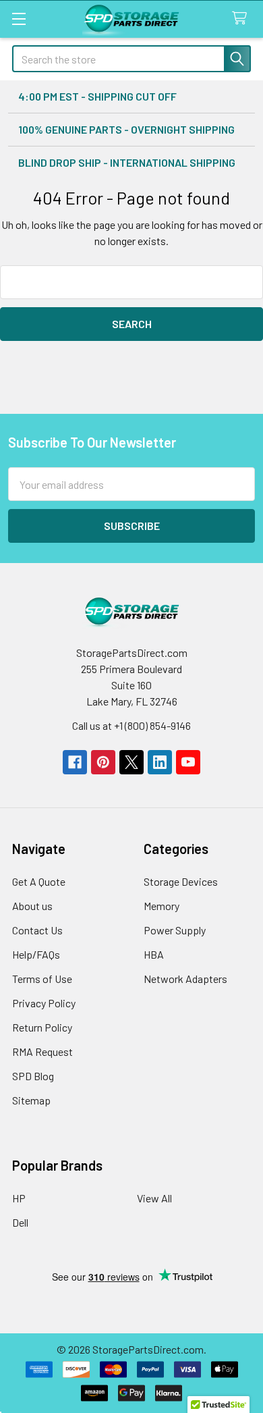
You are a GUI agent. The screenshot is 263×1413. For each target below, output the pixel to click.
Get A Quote (38, 881)
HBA (154, 954)
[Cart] (242, 18)
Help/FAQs (36, 954)
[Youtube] (188, 762)
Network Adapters (185, 978)
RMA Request (42, 1051)
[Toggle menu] (18, 18)
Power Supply (175, 930)
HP (19, 1198)
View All (154, 1198)
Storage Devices (181, 881)
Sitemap (31, 1100)
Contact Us (37, 930)
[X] (131, 762)
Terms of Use (42, 978)
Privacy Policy (44, 1002)
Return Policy (42, 1027)
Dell (20, 1222)
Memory (161, 905)
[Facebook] (75, 762)
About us (32, 905)
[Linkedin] (160, 762)
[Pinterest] (103, 762)
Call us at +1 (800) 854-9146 (131, 725)
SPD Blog (33, 1075)
